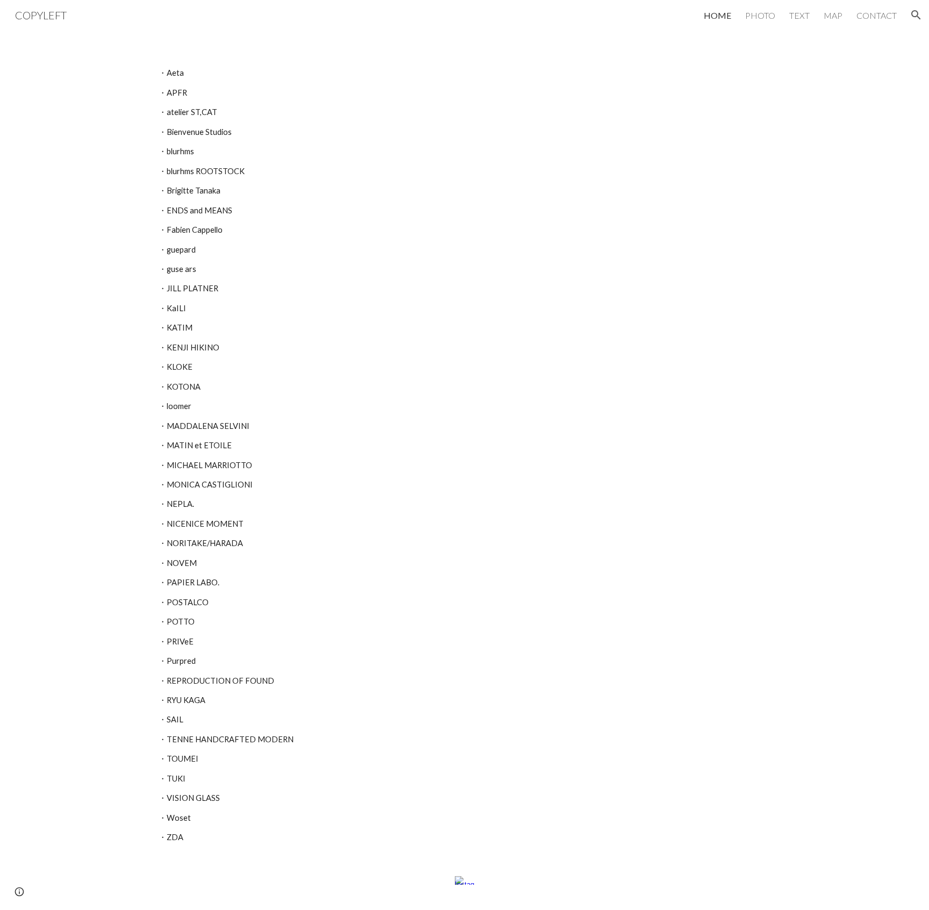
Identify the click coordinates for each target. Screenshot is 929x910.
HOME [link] (717, 15)
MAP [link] (833, 15)
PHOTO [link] (760, 15)
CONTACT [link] (876, 15)
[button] (916, 15)
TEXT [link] (799, 15)
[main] (464, 446)
